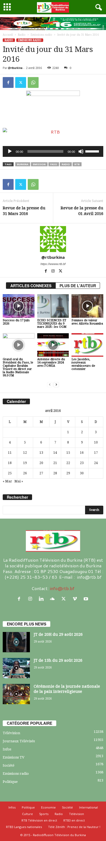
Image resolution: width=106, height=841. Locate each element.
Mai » (18, 481)
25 (10, 473)
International (88, 807)
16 (82, 453)
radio (66, 164)
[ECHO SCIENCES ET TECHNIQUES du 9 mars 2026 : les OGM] (53, 306)
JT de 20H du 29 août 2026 (58, 634)
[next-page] (56, 385)
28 (55, 473)
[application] (53, 151)
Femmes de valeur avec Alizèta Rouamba (87, 322)
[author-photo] (53, 239)
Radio (22, 34)
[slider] (93, 151)
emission (39, 164)
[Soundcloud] (53, 599)
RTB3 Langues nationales (24, 827)
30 (82, 473)
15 (68, 453)
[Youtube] (87, 599)
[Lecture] (10, 151)
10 (96, 442)
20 (41, 463)
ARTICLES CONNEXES (30, 285)
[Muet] (81, 151)
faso (53, 164)
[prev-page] (49, 385)
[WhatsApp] (33, 82)
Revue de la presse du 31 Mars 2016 (24, 211)
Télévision (11, 733)
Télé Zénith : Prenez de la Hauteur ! (74, 827)
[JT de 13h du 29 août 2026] (16, 668)
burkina (22, 164)
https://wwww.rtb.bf (53, 264)
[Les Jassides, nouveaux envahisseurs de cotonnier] (87, 345)
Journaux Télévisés (19, 741)
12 (25, 453)
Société (8, 765)
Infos (7, 749)
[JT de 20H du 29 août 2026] (16, 642)
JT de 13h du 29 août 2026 (58, 660)
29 (68, 473)
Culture (27, 814)
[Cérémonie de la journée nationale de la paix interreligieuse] (16, 694)
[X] (20, 82)
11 (10, 453)
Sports (43, 814)
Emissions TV (13, 757)
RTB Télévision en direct (39, 820)
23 (82, 463)
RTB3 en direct (74, 820)
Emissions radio (41, 34)
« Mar (7, 481)
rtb (77, 164)
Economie (48, 807)
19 (25, 463)
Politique (10, 782)
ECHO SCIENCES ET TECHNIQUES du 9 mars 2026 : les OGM (51, 324)
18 (10, 463)
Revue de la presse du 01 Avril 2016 (82, 211)
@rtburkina (15, 68)
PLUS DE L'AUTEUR (78, 285)
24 (96, 463)
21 (55, 463)
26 (25, 473)
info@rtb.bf (62, 588)
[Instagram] (53, 271)
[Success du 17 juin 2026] (19, 306)
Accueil (8, 34)
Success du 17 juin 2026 (16, 322)
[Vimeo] (76, 599)
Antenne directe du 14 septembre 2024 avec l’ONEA (51, 362)
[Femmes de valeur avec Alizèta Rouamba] (87, 306)
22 (68, 463)
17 (96, 453)
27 (41, 473)
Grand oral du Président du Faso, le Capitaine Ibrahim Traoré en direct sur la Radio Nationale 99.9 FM (18, 367)
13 (41, 453)
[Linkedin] (42, 599)
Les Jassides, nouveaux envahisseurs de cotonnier (83, 364)
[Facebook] (8, 82)
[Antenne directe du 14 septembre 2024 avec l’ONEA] (53, 345)
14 (55, 453)
